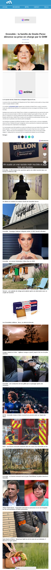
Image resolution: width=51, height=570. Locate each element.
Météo (27, 7)
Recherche (16, 7)
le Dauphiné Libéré (13, 106)
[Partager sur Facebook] (18, 137)
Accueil (5, 7)
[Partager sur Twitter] (22, 137)
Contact (36, 7)
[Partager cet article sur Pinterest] (25, 137)
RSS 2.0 (46, 7)
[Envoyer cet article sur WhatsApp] (28, 137)
